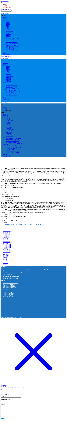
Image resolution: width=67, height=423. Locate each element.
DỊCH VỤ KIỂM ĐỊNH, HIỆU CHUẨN (12, 43)
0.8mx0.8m (5, 257)
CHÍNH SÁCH (5, 44)
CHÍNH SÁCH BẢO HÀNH (11, 45)
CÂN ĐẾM (8, 22)
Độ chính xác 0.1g (6, 232)
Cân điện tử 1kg (6, 235)
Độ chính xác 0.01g (7, 231)
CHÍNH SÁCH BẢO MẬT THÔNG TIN (13, 46)
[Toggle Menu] (1, 2)
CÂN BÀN (8, 21)
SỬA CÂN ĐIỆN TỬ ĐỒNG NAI (11, 40)
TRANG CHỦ (5, 17)
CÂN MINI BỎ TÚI (9, 31)
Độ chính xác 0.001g (7, 230)
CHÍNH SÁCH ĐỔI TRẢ (10, 47)
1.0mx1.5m (5, 260)
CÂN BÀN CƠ (8, 34)
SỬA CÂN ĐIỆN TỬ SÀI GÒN (11, 39)
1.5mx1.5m (5, 263)
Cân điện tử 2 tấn (6, 249)
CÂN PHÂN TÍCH (9, 23)
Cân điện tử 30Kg (6, 241)
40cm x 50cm (6, 254)
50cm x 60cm (6, 255)
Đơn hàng (5, 6)
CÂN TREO (8, 25)
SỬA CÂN (5, 37)
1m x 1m (5, 258)
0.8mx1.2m (5, 259)
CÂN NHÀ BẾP (9, 32)
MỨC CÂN (5, 228)
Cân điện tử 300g (6, 233)
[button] (3, 15)
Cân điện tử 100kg (7, 243)
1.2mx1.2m (5, 261)
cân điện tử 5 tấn (6, 252)
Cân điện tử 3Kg (6, 237)
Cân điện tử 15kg (6, 239)
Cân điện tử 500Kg (7, 247)
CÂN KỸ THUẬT (9, 29)
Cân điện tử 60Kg (6, 242)
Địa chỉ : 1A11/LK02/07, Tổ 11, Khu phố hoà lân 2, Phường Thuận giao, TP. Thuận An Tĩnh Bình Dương (22, 224)
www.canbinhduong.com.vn (6, 218)
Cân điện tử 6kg (6, 238)
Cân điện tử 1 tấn (6, 248)
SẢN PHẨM (5, 20)
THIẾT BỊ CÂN (8, 33)
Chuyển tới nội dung (5, 1)
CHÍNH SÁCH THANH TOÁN (11, 49)
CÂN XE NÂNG (9, 35)
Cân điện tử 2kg (6, 236)
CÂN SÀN (8, 24)
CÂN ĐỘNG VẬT (9, 36)
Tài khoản (5, 5)
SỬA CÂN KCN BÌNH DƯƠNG (11, 42)
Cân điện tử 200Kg (7, 245)
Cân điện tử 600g (6, 234)
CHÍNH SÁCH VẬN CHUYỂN (11, 50)
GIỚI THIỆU (5, 18)
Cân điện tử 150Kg (7, 244)
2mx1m (4, 264)
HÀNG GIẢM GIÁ (6, 54)
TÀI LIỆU (4, 53)
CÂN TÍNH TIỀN (9, 27)
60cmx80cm (5, 256)
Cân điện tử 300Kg (7, 246)
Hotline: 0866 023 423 (7, 7)
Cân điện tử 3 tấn (6, 250)
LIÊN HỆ (4, 51)
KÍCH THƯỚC (5, 253)
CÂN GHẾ (7, 26)
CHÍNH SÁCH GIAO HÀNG (11, 48)
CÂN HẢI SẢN (8, 28)
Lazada (4, 4)
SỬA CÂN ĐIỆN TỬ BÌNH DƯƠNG (12, 38)
